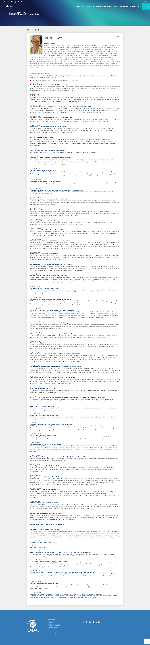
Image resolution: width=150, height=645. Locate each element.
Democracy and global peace (40, 343)
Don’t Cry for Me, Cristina (38, 547)
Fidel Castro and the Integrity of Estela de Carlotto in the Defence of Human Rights (59, 457)
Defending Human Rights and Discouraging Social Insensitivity (51, 117)
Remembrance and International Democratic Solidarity (49, 323)
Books (57, 76)
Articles (47, 76)
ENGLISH (146, 1)
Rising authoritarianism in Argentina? (42, 137)
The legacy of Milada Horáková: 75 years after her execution (51, 157)
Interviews (108, 76)
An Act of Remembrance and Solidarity (43, 435)
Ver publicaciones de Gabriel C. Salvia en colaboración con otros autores (55, 80)
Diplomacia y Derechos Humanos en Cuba (99, 57)
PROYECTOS (90, 6)
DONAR (146, 6)
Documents (95, 76)
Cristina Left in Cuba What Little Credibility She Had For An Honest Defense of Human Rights (62, 572)
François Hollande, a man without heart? (44, 489)
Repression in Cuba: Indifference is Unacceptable (47, 524)
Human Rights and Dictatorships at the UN (44, 529)
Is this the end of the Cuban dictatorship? (44, 502)
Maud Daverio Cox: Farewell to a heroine (44, 253)
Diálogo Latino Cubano (66, 76)
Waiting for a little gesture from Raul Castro (45, 477)
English (118, 36)
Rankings (42, 77)
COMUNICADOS (123, 6)
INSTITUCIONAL (80, 6)
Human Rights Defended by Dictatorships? (44, 466)
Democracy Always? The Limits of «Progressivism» (47, 150)
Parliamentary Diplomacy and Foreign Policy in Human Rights (51, 424)
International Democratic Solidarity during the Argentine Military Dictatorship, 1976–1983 (60, 107)
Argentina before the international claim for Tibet (47, 230)
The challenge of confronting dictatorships (45, 221)
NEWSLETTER (136, 6)
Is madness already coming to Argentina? (44, 288)
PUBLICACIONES (107, 6)
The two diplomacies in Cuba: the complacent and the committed (52, 377)
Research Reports (51, 77)
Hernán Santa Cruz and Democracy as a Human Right (48, 126)
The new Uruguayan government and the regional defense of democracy (55, 366)
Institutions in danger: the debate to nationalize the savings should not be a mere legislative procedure (66, 594)
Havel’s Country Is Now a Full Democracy (44, 170)
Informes (102, 76)
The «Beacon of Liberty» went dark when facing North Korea (51, 210)
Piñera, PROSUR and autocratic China (43, 388)
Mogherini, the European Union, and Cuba (44, 415)
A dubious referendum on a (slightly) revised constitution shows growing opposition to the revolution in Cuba (67, 397)
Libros (37, 77)
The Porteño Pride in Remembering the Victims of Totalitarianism (52, 85)
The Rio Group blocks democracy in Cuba (44, 583)
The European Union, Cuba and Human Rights (45, 444)
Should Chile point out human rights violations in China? (49, 275)
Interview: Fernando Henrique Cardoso (43, 542)
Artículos (52, 76)
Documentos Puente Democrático (82, 76)
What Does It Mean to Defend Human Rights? (45, 181)
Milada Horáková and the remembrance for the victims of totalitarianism (55, 354)
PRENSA (116, 6)
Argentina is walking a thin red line (42, 406)
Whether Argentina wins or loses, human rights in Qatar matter (51, 334)
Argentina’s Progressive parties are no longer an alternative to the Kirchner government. (61, 552)
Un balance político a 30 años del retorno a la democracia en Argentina (57, 57)
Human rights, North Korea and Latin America (45, 513)
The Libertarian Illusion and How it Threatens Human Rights (50, 299)
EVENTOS (98, 6)
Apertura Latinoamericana (37, 76)
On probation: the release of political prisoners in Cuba (49, 561)
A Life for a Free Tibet (37, 96)
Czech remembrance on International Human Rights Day (49, 199)
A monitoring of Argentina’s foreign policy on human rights (50, 241)
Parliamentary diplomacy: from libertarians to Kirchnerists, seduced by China (56, 190)
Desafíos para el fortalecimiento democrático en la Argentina (97, 55)
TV (130, 6)
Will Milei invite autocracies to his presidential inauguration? (51, 264)
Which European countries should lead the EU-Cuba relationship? (52, 310)
